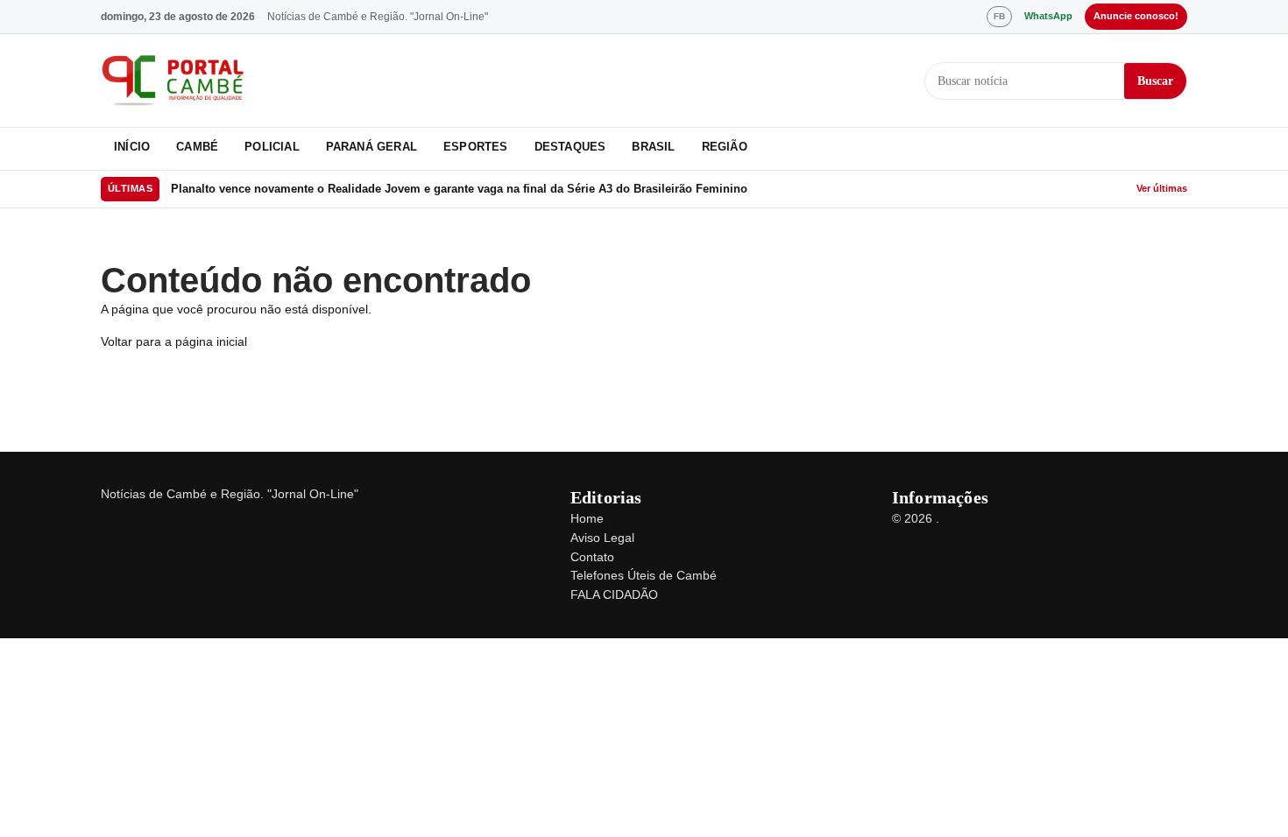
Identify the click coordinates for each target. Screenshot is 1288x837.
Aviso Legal (602, 538)
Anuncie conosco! (1135, 16)
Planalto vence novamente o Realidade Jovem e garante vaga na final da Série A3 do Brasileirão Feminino (459, 188)
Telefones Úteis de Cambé (643, 575)
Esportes (475, 146)
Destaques (570, 146)
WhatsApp (1048, 16)
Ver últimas (1161, 188)
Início (132, 146)
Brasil (653, 146)
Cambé (197, 146)
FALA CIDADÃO (614, 594)
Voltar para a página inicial (174, 341)
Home (587, 518)
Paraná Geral (371, 146)
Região (724, 146)
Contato (592, 557)
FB (999, 16)
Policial (272, 146)
